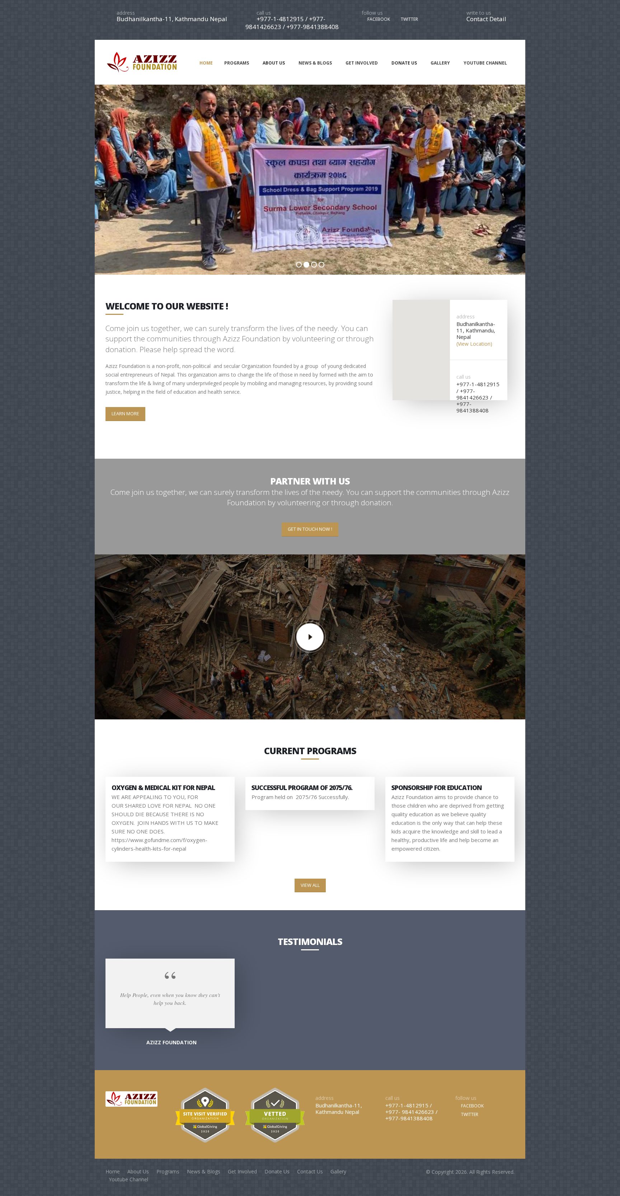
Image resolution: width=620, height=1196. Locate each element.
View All (310, 885)
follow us (372, 12)
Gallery (338, 1171)
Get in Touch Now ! (310, 529)
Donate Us (277, 1171)
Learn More (125, 414)
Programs (167, 1171)
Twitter (469, 1114)
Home (112, 1171)
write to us (478, 12)
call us (264, 12)
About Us (138, 1171)
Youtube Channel (128, 1179)
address (126, 12)
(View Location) (474, 343)
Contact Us (310, 1171)
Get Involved (242, 1171)
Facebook (472, 1106)
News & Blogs (203, 1171)
